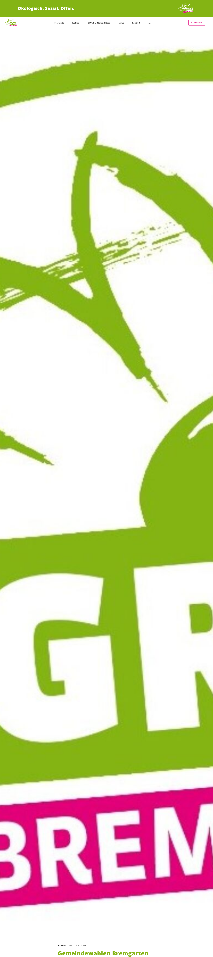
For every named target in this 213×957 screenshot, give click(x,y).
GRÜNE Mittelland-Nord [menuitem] (99, 23)
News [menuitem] (121, 23)
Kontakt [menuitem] (136, 23)
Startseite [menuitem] (59, 23)
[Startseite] (186, 8)
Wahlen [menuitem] (75, 23)
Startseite (62, 945)
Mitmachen (196, 23)
